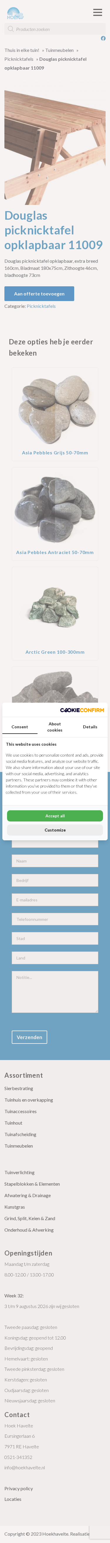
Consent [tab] (19, 726)
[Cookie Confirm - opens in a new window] (82, 709)
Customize (55, 829)
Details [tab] (90, 726)
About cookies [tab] (54, 726)
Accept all (55, 815)
